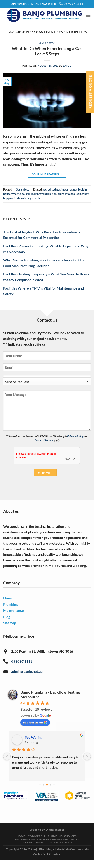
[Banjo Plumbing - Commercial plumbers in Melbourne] (44, 15)
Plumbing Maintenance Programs (41, 839)
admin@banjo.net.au (27, 671)
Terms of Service (43, 440)
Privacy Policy (75, 436)
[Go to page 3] (47, 785)
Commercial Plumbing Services (52, 836)
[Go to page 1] (39, 784)
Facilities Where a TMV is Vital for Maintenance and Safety (43, 291)
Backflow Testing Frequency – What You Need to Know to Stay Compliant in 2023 (46, 277)
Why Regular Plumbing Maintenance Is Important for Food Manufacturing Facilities (44, 263)
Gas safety (47, 43)
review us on (33, 722)
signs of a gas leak (69, 194)
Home (21, 836)
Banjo (67, 65)
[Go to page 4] (50, 784)
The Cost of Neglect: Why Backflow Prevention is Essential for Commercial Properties (41, 235)
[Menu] (88, 15)
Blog (75, 839)
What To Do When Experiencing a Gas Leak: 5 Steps (47, 51)
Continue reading (47, 174)
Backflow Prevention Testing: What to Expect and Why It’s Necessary (46, 249)
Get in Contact (34, 842)
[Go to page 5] (53, 784)
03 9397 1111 (21, 661)
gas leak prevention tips (41, 194)
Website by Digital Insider (47, 829)
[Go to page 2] (43, 784)
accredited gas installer (57, 189)
